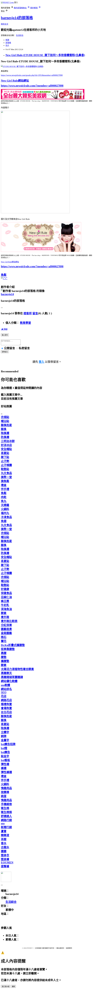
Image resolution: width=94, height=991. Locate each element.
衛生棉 (5, 808)
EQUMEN (7, 862)
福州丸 (5, 513)
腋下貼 (5, 457)
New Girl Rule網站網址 (15, 80)
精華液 (5, 835)
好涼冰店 (6, 445)
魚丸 (3, 501)
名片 (7, 45)
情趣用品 (6, 788)
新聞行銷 (6, 827)
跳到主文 (4, 24)
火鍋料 (5, 509)
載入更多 (5, 335)
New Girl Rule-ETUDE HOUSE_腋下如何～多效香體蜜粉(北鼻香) (45, 55)
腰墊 (3, 657)
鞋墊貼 (5, 469)
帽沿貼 (5, 421)
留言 (35, 313)
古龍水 (5, 847)
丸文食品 (6, 473)
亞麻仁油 (6, 597)
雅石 (3, 637)
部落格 (8, 43)
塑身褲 (5, 859)
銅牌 (3, 736)
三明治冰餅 (8, 441)
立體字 (5, 732)
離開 (13, 986)
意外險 (5, 617)
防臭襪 (5, 437)
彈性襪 (5, 764)
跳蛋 (3, 796)
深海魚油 (6, 609)
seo (3, 823)
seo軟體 (5, 685)
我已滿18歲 (5, 986)
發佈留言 (5, 352)
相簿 (7, 40)
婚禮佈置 (6, 704)
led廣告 (5, 752)
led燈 (4, 748)
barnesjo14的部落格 (17, 18)
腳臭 (3, 429)
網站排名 (6, 689)
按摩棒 (5, 792)
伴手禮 (5, 489)
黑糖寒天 (6, 673)
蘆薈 (3, 831)
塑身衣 (5, 855)
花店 (3, 696)
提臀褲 (5, 866)
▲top (4, 328)
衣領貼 (5, 417)
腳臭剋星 (6, 425)
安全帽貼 (6, 449)
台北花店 (6, 712)
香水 (3, 843)
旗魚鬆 (5, 481)
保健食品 (6, 593)
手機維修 (6, 804)
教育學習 (25, 322)
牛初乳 (5, 605)
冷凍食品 (6, 517)
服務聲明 (69, 948)
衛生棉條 (6, 812)
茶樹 (3, 839)
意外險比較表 (9, 621)
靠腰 (3, 653)
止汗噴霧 (6, 465)
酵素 (3, 613)
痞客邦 (28, 313)
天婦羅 (5, 505)
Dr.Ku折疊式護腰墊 (13, 645)
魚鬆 (3, 274)
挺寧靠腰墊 (8, 649)
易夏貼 (5, 453)
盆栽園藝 (6, 633)
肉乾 (3, 497)
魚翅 (3, 521)
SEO (3, 692)
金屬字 (5, 740)
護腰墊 (5, 661)
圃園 (3, 851)
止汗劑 (5, 461)
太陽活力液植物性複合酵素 (17, 669)
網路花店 (6, 700)
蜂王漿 (5, 601)
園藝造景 (6, 629)
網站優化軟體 (9, 681)
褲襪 (3, 768)
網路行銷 (6, 820)
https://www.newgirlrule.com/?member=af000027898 (32, 85)
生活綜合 (19, 35)
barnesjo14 (7, 294)
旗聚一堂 (6, 477)
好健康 (5, 589)
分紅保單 (6, 625)
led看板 (5, 760)
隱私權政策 (60, 948)
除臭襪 (5, 433)
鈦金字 (5, 756)
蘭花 (3, 641)
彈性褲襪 (6, 772)
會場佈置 (6, 708)
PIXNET (30, 948)
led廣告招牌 (8, 744)
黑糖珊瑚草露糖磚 (12, 677)
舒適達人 (6, 816)
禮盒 (3, 485)
